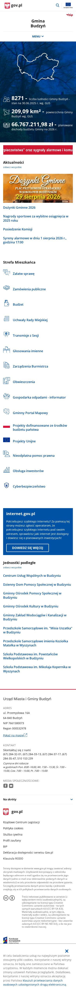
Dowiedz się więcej (27, 548)
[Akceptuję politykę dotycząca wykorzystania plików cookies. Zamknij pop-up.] (67, 951)
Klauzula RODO (13, 858)
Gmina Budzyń (38, 23)
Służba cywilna (12, 834)
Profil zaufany (12, 840)
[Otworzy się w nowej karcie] (5, 785)
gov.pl (17, 812)
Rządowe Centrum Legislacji (21, 822)
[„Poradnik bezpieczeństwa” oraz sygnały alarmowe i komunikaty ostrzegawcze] (38, 150)
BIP (5, 846)
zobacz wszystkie (12, 167)
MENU (36, 36)
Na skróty (9, 799)
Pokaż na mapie (15, 735)
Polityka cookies (13, 828)
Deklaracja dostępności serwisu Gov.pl (28, 852)
